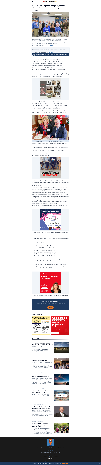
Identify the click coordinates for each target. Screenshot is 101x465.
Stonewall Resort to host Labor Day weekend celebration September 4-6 (40, 375)
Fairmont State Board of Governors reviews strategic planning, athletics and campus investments (41, 425)
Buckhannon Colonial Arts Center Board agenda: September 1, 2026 (42, 391)
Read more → (51, 52)
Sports (47, 447)
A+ (52, 45)
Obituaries (53, 447)
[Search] (68, 1)
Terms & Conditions (50, 461)
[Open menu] (33, 1)
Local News (41, 447)
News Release (34, 340)
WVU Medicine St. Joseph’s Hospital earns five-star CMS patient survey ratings (42, 343)
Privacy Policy (43, 461)
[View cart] (66, 1)
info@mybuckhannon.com (53, 456)
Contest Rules (58, 461)
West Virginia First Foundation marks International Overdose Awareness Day (41, 407)
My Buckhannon (34, 388)
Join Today (65, 463)
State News (60, 447)
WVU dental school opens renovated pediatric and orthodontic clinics (41, 359)
